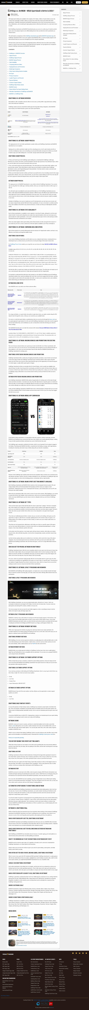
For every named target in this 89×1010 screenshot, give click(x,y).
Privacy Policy (62, 977)
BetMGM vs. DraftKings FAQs (16, 93)
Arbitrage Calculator (77, 975)
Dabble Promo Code (49, 973)
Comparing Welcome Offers (15, 64)
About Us (61, 970)
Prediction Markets (54, 2)
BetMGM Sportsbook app (48, 35)
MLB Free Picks (20, 968)
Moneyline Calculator (77, 973)
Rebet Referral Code (49, 981)
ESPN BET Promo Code (36, 976)
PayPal (34, 643)
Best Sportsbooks (34, 961)
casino (13, 725)
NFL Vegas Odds (6, 964)
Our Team (61, 973)
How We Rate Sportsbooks (8, 984)
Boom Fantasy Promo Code (50, 977)
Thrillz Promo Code (49, 968)
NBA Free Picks (20, 966)
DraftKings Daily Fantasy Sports (16, 84)
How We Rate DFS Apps (7, 990)
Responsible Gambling (63, 968)
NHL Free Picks (20, 975)
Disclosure (52, 1007)
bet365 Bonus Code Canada (36, 989)
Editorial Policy (62, 988)
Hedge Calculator (76, 970)
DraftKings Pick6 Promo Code (51, 993)
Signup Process (12, 55)
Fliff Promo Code (48, 970)
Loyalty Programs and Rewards (16, 78)
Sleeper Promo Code (35, 983)
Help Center (61, 975)
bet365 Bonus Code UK (35, 992)
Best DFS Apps (48, 961)
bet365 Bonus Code (35, 970)
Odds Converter (76, 966)
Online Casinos (62, 990)
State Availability (13, 62)
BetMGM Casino (13, 87)
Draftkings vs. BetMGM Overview (17, 53)
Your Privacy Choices (5, 995)
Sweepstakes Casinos (42, 2)
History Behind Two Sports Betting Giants (18, 89)
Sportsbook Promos (63, 966)
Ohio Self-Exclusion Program (44, 1001)
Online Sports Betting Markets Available (18, 71)
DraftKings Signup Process (15, 57)
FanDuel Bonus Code (35, 968)
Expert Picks (25, 2)
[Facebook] (73, 953)
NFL (63, 2)
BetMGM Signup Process (15, 60)
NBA (67, 2)
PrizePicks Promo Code (50, 979)
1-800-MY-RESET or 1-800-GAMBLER (41, 1000)
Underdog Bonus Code (35, 978)
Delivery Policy (62, 984)
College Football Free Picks (22, 970)
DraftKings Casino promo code (46, 734)
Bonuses (18, 2)
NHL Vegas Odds (6, 975)
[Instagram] (86, 953)
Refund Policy (62, 981)
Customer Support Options (15, 82)
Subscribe (85, 2)
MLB (72, 2)
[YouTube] (80, 953)
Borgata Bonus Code (35, 985)
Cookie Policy (62, 986)
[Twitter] (76, 953)
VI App (60, 964)
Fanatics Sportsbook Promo (36, 964)
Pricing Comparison (13, 75)
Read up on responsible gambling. (16, 737)
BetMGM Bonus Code (35, 966)
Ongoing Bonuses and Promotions (17, 66)
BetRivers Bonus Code (35, 981)
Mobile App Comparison (14, 69)
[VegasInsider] (8, 954)
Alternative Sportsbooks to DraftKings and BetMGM (21, 91)
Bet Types (11, 73)
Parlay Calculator (76, 961)
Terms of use (61, 979)
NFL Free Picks (20, 964)
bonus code (52, 319)
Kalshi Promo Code (49, 984)
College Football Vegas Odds (8, 970)
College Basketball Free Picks (23, 973)
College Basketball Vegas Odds (9, 973)
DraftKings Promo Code (15, 244)
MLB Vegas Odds (6, 968)
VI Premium (61, 961)
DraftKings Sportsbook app (32, 35)
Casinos (33, 2)
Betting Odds (5, 961)
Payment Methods (13, 80)
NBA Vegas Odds (6, 966)
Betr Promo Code (48, 975)
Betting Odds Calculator (78, 964)
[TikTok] (83, 953)
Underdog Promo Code (49, 964)
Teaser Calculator (76, 968)
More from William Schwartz (21, 945)
